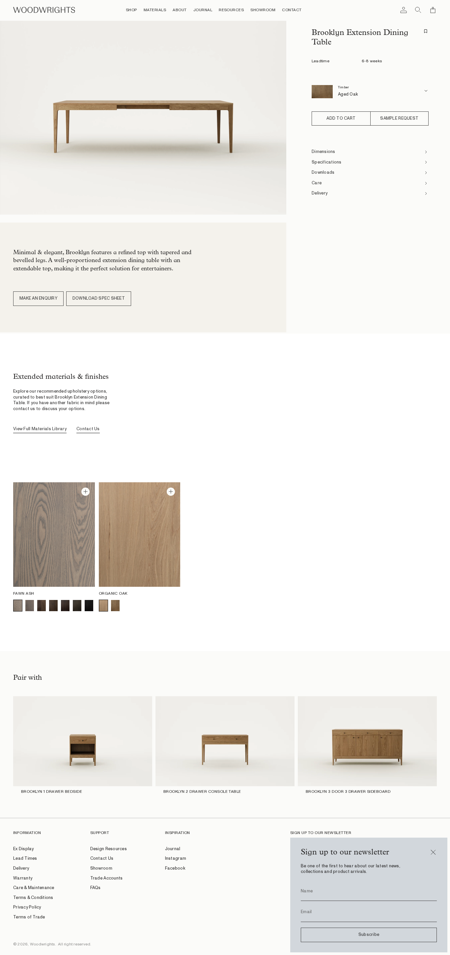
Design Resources (108, 849)
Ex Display (23, 849)
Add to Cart (340, 118)
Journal (202, 10)
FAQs (95, 888)
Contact (291, 10)
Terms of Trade (29, 917)
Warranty (22, 878)
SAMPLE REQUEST (399, 118)
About (179, 10)
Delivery (21, 868)
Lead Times (25, 858)
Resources (231, 10)
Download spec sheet (98, 298)
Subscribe (368, 935)
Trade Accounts (106, 878)
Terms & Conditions (33, 898)
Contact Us (88, 429)
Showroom (262, 10)
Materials (155, 10)
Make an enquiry (38, 298)
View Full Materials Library (40, 429)
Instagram (175, 858)
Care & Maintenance (33, 888)
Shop (131, 10)
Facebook (175, 868)
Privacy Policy (27, 907)
